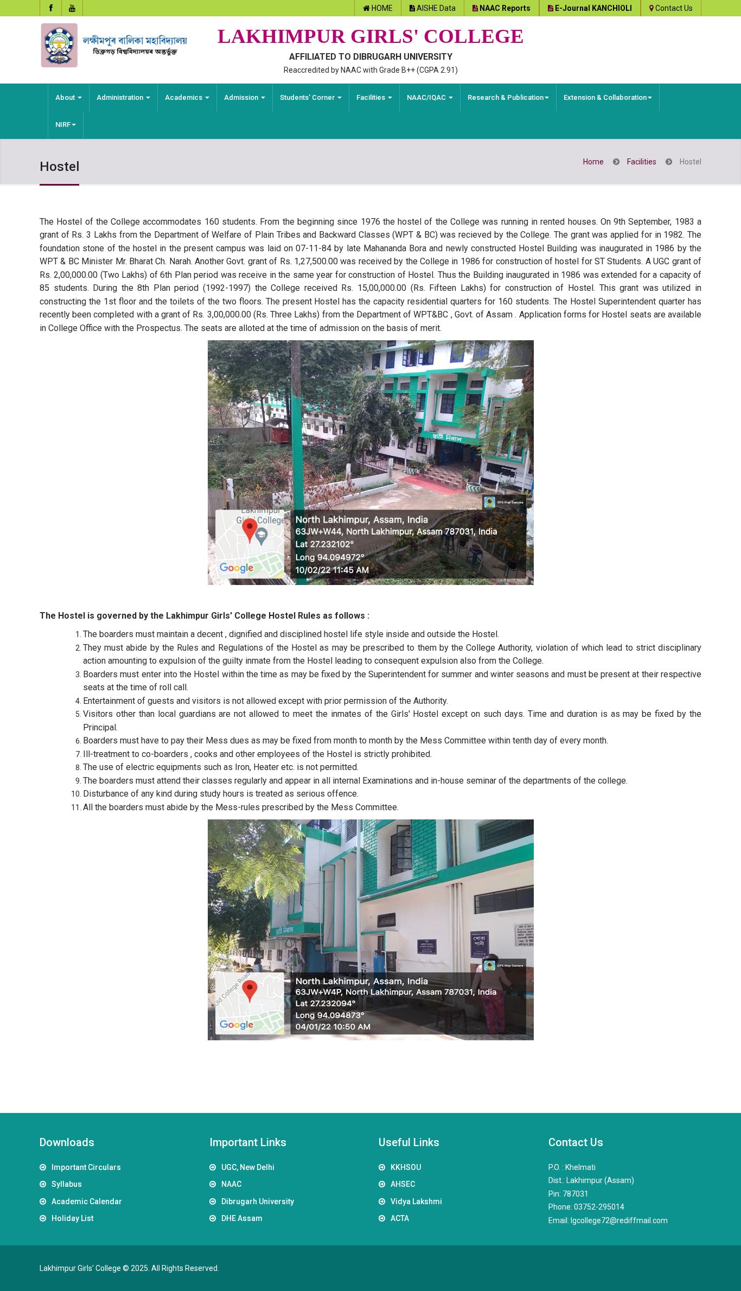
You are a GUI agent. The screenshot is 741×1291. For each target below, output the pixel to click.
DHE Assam (242, 1218)
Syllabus (67, 1184)
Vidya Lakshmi (416, 1201)
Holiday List (72, 1218)
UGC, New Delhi (247, 1167)
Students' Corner (308, 97)
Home (593, 161)
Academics (184, 97)
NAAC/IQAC (427, 97)
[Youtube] (72, 8)
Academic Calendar (87, 1201)
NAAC (231, 1184)
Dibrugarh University (257, 1201)
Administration (121, 97)
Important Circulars (86, 1167)
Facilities (371, 97)
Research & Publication (506, 97)
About (65, 97)
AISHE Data (436, 8)
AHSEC (403, 1184)
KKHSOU (406, 1167)
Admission (242, 97)
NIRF (63, 124)
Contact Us (674, 8)
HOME (382, 8)
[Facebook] (50, 8)
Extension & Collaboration (605, 97)
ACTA (400, 1218)
